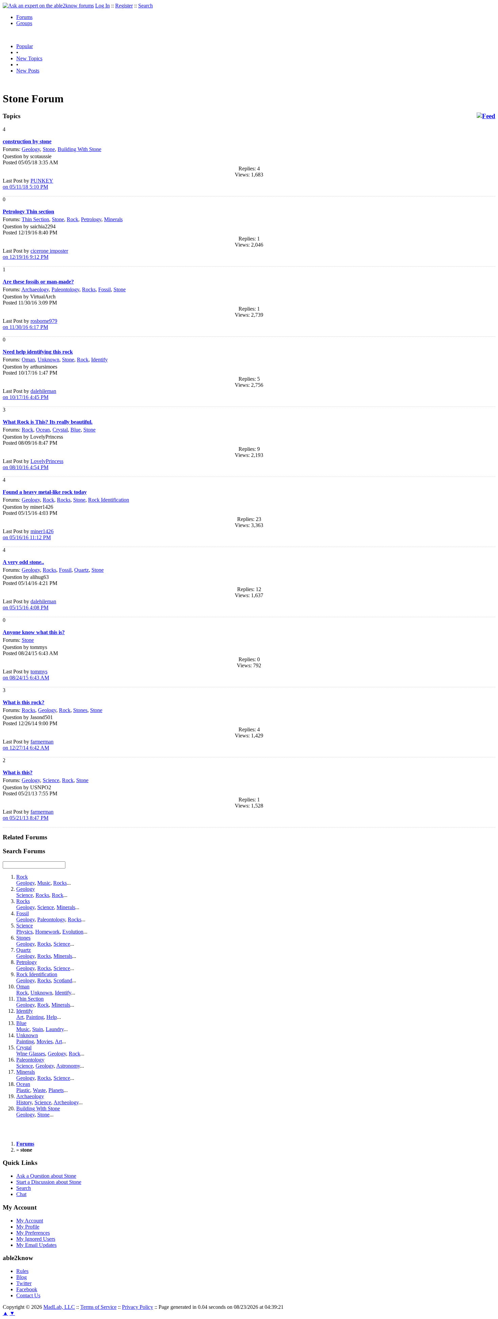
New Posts (27, 71)
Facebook (26, 1289)
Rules (22, 1271)
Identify (99, 359)
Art (19, 1017)
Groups (24, 23)
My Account (29, 1220)
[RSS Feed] (486, 116)
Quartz (81, 570)
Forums (24, 17)
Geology (31, 149)
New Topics (29, 58)
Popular (24, 46)
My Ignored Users (35, 1239)
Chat (21, 1194)
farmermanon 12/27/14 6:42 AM (28, 745)
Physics (24, 932)
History (24, 1102)
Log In (102, 5)
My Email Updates (36, 1245)
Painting (35, 1017)
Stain (37, 1029)
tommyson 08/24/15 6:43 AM (26, 675)
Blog (21, 1277)
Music (43, 883)
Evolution (72, 932)
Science (51, 780)
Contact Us (28, 1295)
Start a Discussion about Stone (48, 1182)
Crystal (60, 430)
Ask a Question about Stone (46, 1176)
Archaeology (35, 289)
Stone (49, 149)
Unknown (48, 359)
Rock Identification (108, 500)
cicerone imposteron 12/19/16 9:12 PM (35, 254)
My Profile (27, 1227)
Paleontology (65, 289)
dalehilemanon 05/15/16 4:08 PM (29, 604)
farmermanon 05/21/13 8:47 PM (28, 815)
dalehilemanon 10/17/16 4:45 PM (29, 394)
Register (124, 5)
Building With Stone (79, 149)
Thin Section (35, 219)
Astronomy (68, 1066)
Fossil (104, 289)
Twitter (24, 1283)
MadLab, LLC (59, 1307)
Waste (39, 1090)
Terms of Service (98, 1307)
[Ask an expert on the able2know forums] (48, 5)
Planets (56, 1090)
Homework (47, 932)
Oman (28, 359)
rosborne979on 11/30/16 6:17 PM (30, 324)
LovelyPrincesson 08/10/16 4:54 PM (33, 464)
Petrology (91, 219)
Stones (80, 710)
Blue (75, 430)
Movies (45, 1041)
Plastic (23, 1090)
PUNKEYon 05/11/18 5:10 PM (28, 184)
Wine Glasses (30, 1053)
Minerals (113, 219)
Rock (72, 219)
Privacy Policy (137, 1307)
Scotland (63, 980)
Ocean (43, 430)
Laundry (55, 1029)
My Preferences (33, 1233)
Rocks (89, 289)
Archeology (66, 1102)
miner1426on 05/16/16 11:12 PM (28, 534)
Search (145, 5)
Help (51, 1017)
